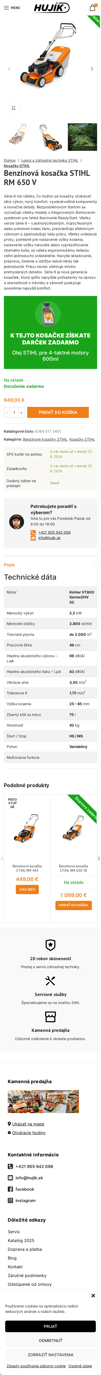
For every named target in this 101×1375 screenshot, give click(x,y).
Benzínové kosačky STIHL (45, 439)
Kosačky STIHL (17, 165)
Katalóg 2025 (21, 1240)
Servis (14, 1231)
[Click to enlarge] (13, 107)
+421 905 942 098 (54, 532)
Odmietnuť (50, 1340)
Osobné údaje (80, 1366)
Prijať (50, 1326)
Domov (10, 160)
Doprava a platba (25, 1249)
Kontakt (15, 1266)
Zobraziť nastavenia (51, 1354)
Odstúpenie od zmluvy (30, 1284)
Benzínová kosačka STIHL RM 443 (27, 868)
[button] (93, 1295)
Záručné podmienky (27, 1275)
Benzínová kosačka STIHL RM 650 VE (73, 868)
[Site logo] (50, 7)
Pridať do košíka (58, 412)
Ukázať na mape (28, 1123)
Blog (12, 1258)
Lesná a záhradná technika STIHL (49, 160)
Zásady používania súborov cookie (36, 1366)
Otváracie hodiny (29, 1132)
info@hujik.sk (49, 538)
